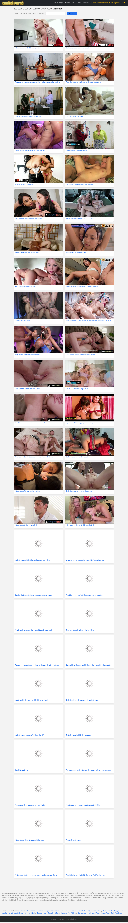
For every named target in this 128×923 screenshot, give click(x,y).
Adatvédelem (73, 919)
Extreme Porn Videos (68, 913)
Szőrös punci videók (94, 911)
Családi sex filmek (36, 911)
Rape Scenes (65, 911)
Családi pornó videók (117, 3)
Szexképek (87, 3)
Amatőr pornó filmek (16, 913)
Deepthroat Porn (54, 913)
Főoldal (55, 3)
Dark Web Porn (116, 913)
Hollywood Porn (93, 913)
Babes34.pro (41, 913)
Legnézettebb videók (66, 3)
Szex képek (24, 911)
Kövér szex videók (78, 911)
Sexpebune (82, 913)
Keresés (79, 3)
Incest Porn (105, 913)
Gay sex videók (30, 913)
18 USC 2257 (61, 919)
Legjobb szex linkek (52, 911)
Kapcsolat (53, 919)
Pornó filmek (107, 911)
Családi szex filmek (100, 3)
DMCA (67, 919)
